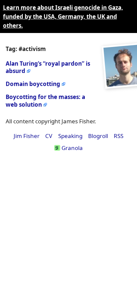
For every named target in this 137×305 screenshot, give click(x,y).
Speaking (70, 136)
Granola (71, 148)
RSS (118, 136)
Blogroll (98, 136)
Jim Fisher (27, 136)
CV (48, 136)
